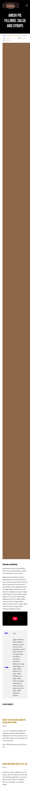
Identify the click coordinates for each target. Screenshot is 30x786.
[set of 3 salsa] (15, 752)
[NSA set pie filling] (15, 708)
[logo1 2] (10, 3)
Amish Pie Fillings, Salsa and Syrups (14, 35)
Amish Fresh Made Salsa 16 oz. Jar (15, 764)
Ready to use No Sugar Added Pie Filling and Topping (14, 721)
